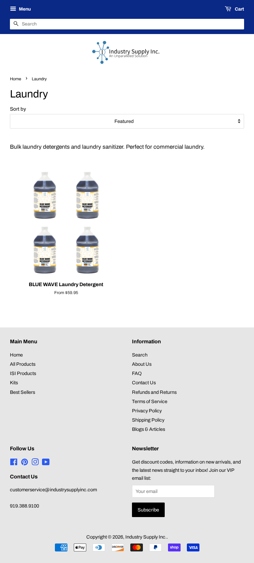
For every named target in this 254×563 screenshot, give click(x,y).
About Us (141, 364)
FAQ (137, 373)
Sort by (18, 109)
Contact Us (144, 382)
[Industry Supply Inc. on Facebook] (14, 463)
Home (15, 79)
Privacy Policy (147, 410)
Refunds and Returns (154, 392)
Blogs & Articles (148, 429)
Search (140, 354)
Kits (14, 382)
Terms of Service (149, 401)
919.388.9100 (24, 505)
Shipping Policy (148, 420)
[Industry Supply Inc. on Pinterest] (24, 463)
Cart (239, 9)
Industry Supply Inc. (146, 537)
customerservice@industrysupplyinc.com (53, 489)
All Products (22, 364)
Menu (24, 9)
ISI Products (23, 373)
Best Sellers (22, 392)
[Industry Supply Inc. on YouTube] (46, 463)
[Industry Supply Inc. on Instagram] (35, 463)
